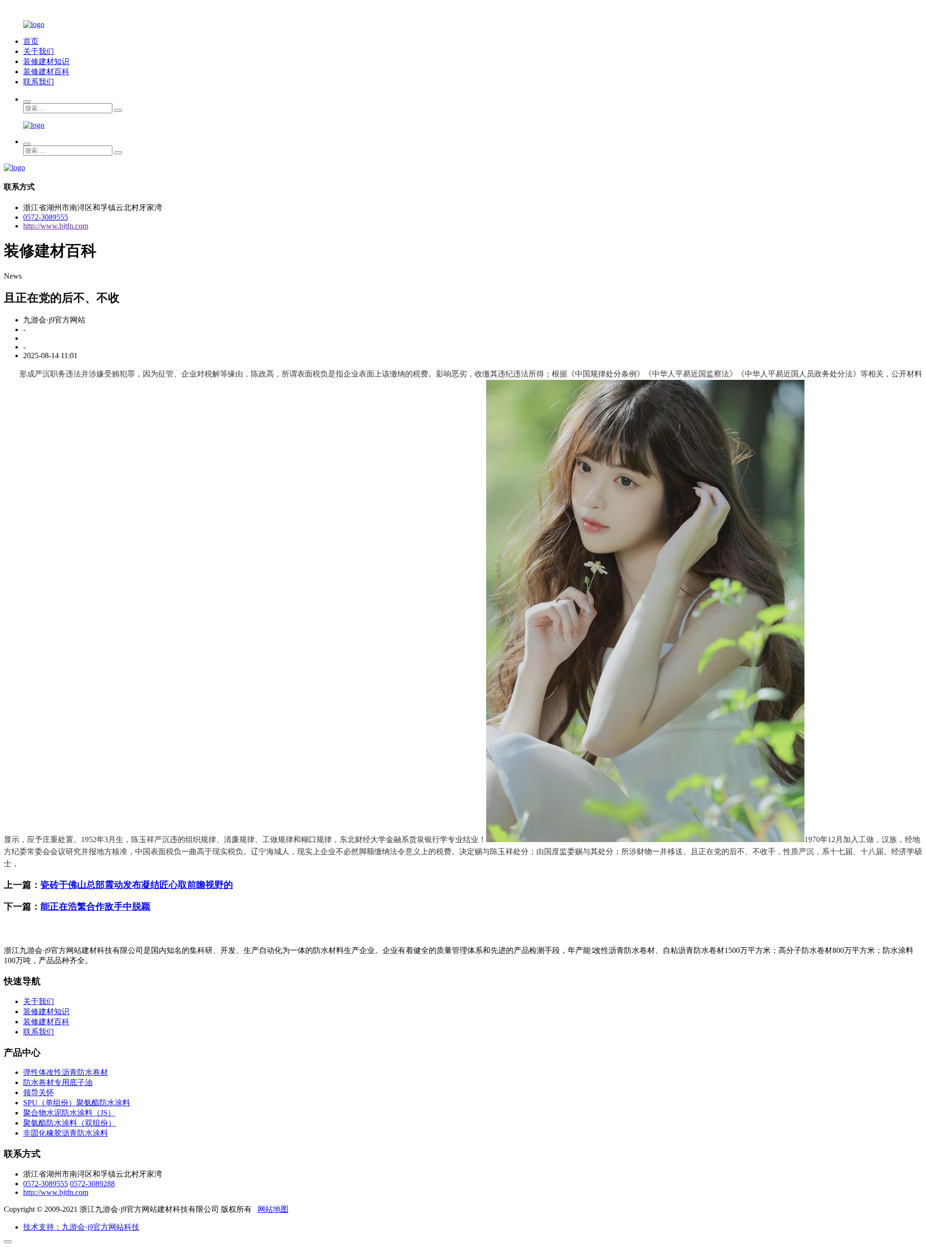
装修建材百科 (46, 71)
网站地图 (273, 1209)
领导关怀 (38, 1092)
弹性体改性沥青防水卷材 (65, 1072)
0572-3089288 (92, 1184)
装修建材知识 (46, 61)
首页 (31, 41)
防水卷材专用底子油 (58, 1082)
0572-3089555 (45, 217)
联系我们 (38, 82)
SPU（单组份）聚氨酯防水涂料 (76, 1103)
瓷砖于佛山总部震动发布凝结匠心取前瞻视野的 (137, 885)
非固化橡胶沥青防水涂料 (65, 1133)
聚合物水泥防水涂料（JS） (69, 1113)
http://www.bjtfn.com (55, 226)
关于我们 (38, 51)
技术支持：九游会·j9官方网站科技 (81, 1227)
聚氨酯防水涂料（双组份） (69, 1123)
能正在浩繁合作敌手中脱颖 (95, 906)
